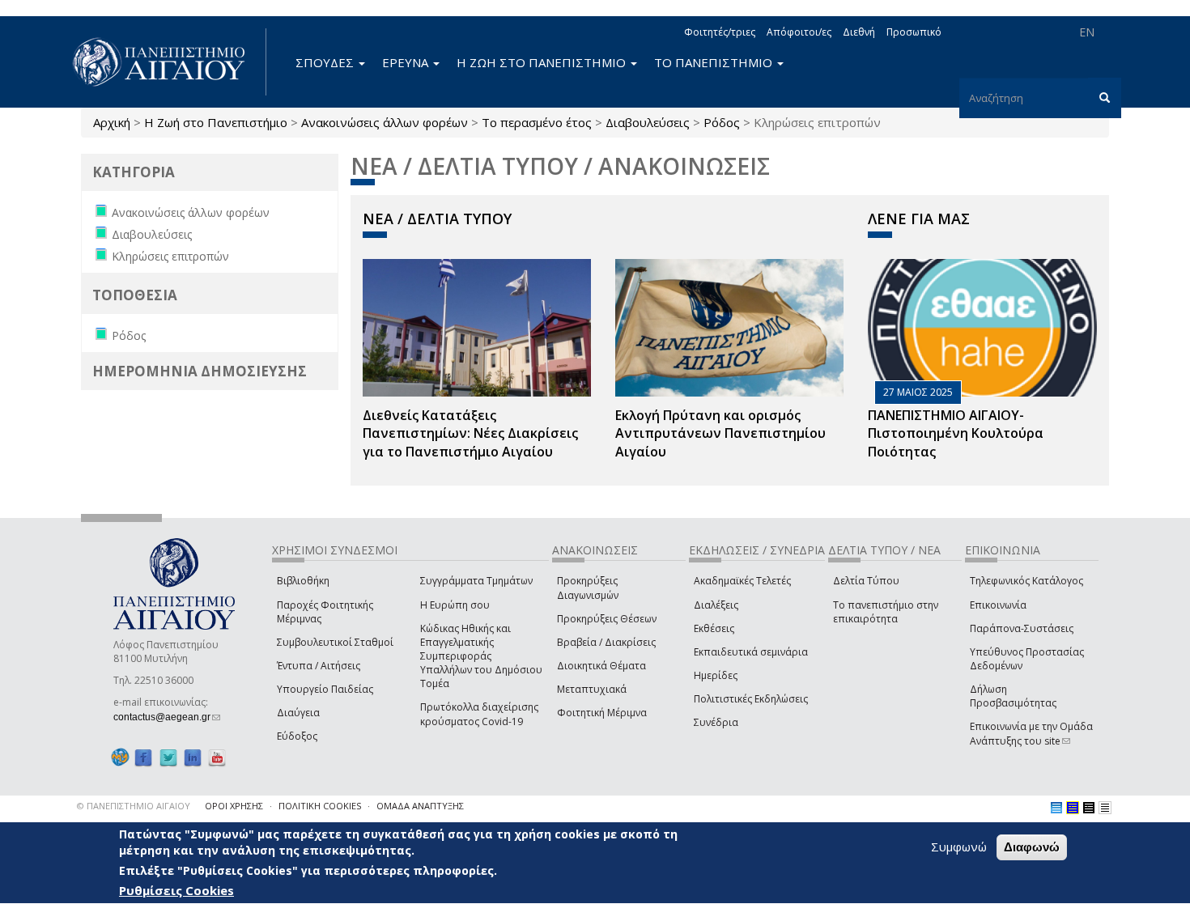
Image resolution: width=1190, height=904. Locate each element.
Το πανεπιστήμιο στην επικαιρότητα (885, 612)
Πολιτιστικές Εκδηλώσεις (751, 699)
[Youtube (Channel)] (217, 757)
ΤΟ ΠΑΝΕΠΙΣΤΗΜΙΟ (715, 62)
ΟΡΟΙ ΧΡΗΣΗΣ (234, 806)
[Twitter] (168, 757)
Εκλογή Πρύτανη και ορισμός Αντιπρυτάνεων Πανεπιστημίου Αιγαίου (720, 433)
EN (1086, 32)
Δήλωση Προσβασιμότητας (1013, 696)
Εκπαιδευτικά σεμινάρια (751, 652)
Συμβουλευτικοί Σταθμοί (335, 642)
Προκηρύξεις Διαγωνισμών (587, 587)
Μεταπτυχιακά (592, 689)
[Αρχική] (167, 61)
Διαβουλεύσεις (648, 122)
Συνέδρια (716, 722)
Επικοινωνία (998, 605)
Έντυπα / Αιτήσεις (318, 666)
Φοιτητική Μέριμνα (602, 712)
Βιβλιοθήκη (303, 581)
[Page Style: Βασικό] (1056, 807)
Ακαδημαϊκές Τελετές (742, 581)
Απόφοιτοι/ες (799, 32)
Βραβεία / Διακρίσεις (606, 642)
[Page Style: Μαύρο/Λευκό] (1105, 807)
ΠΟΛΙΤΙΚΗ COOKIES (319, 806)
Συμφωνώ (959, 846)
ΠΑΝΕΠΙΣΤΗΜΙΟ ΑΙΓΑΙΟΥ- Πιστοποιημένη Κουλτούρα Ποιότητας (955, 433)
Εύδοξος (297, 736)
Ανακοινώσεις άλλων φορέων (384, 122)
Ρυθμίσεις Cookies (176, 890)
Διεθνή (859, 32)
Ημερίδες (715, 675)
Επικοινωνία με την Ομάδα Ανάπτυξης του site (1031, 733)
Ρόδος (721, 122)
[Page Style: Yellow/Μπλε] (1072, 807)
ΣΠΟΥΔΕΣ (326, 62)
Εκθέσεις (714, 628)
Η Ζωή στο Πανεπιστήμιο (215, 122)
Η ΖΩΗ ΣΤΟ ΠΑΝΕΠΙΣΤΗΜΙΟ (543, 62)
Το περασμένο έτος (537, 122)
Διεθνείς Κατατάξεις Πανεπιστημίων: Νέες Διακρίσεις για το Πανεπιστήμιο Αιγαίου (470, 433)
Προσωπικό (913, 32)
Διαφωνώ (1032, 847)
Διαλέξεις (716, 605)
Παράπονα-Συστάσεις (1021, 628)
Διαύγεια (298, 712)
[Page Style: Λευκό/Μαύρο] (1088, 807)
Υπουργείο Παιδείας (325, 689)
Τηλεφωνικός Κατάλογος (1026, 581)
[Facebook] (143, 757)
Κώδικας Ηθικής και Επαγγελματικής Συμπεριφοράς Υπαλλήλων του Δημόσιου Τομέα (481, 656)
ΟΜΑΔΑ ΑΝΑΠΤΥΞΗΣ (420, 806)
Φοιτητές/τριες (719, 32)
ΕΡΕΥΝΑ (406, 62)
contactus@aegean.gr (166, 717)
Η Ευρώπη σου (455, 605)
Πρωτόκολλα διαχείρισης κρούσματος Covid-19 (479, 714)
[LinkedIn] (193, 757)
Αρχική (111, 122)
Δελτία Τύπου (866, 581)
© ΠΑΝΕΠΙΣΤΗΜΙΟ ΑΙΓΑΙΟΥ (133, 806)
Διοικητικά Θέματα (601, 666)
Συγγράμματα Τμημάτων (476, 581)
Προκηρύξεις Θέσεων (607, 619)
